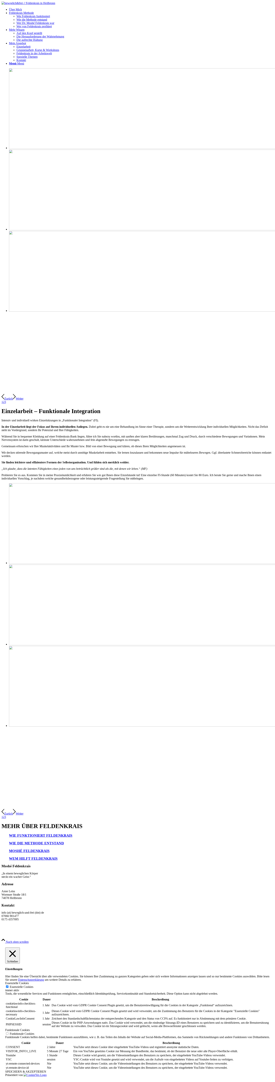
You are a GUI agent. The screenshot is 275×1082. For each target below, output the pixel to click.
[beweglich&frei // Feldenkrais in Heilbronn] (28, 3)
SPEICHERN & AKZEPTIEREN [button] (25, 1071)
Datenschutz (101, 932)
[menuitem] (141, 9)
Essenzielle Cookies (21, 986)
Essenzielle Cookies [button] (17, 983)
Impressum (84, 932)
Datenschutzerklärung (31, 979)
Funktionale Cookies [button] (17, 1030)
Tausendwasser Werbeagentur (58, 932)
